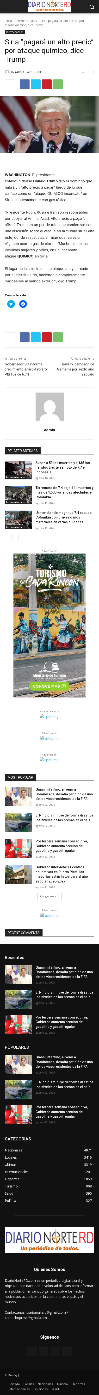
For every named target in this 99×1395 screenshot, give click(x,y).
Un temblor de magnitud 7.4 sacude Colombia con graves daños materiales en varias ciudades (64, 517)
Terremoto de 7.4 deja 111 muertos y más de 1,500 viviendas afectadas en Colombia (64, 492)
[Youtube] (67, 1351)
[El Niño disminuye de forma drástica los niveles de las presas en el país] (18, 822)
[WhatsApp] (58, 84)
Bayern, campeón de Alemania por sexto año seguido (75, 369)
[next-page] (15, 537)
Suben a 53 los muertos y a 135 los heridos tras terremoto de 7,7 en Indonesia (63, 467)
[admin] (8, 72)
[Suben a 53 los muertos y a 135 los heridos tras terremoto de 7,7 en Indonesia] (18, 470)
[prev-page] (8, 537)
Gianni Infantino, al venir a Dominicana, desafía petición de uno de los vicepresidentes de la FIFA (64, 794)
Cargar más (48, 896)
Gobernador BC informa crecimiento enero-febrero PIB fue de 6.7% (26, 369)
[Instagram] (43, 1351)
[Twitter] (36, 84)
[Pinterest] (47, 84)
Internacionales (26, 21)
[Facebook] (25, 84)
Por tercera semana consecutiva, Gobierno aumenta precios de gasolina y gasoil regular (62, 845)
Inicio (8, 21)
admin (19, 72)
